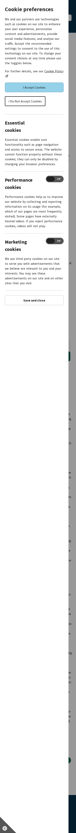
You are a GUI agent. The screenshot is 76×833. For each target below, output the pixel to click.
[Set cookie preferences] (8, 825)
